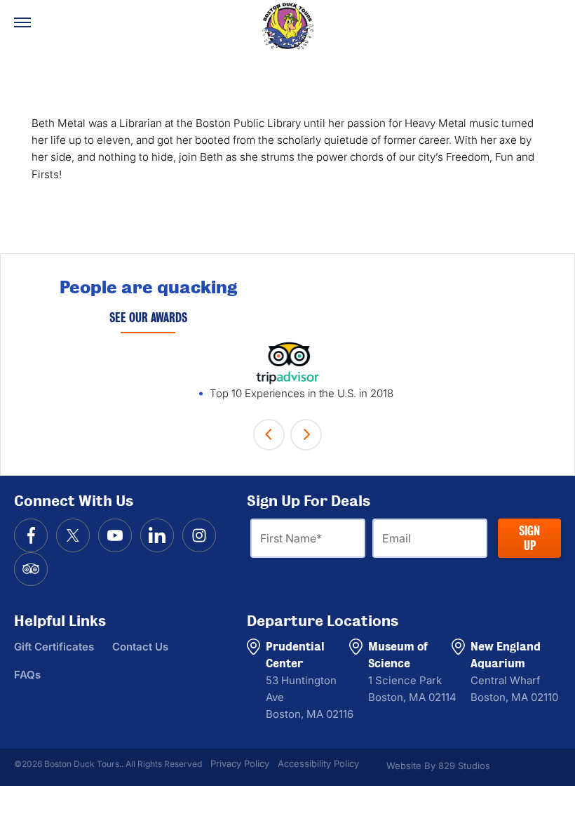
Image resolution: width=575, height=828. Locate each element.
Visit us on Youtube (115, 535)
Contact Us (140, 646)
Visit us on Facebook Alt (31, 535)
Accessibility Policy (318, 763)
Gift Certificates (54, 646)
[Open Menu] (22, 22)
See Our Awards (148, 317)
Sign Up (529, 538)
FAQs (27, 674)
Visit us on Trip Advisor (31, 569)
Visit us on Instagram (199, 535)
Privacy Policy (239, 763)
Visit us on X (73, 535)
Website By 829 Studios (438, 765)
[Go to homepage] (287, 26)
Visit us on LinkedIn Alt (157, 535)
